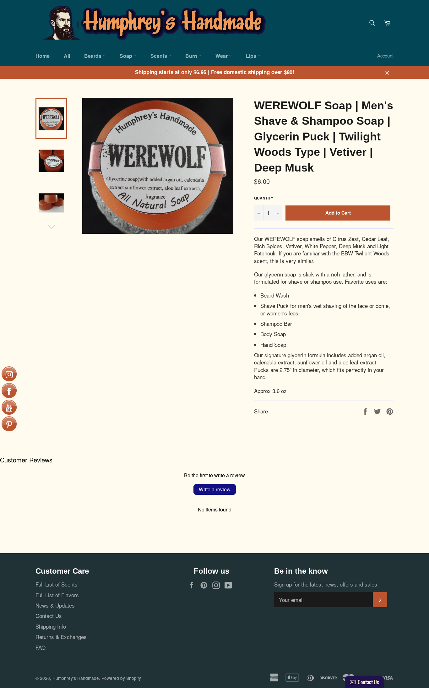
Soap (126, 55)
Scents (159, 55)
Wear (222, 55)
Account (385, 55)
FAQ (40, 647)
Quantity (263, 198)
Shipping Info (50, 626)
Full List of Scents (56, 584)
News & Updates (55, 605)
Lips (252, 55)
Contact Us (48, 616)
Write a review (215, 489)
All (67, 55)
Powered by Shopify (121, 678)
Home (42, 55)
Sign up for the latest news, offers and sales (325, 584)
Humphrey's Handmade (75, 678)
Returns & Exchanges (61, 637)
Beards (93, 55)
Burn (191, 55)
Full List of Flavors (57, 595)
